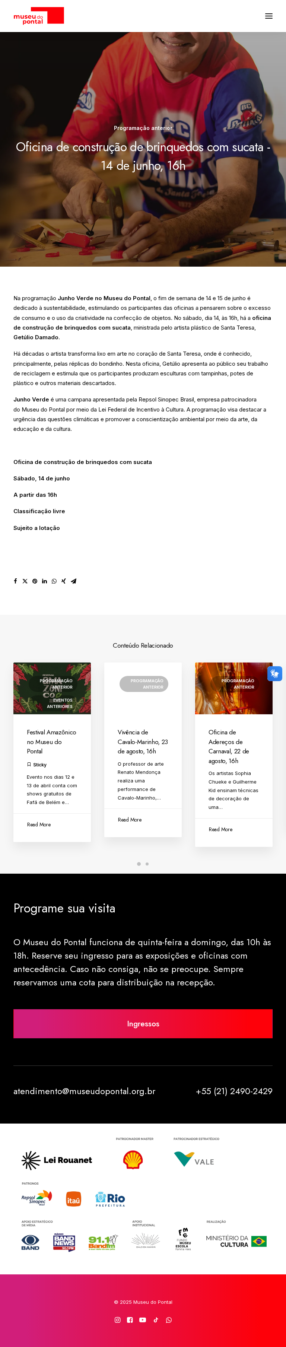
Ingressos (143, 1023)
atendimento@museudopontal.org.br (84, 1090)
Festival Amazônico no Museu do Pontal (51, 742)
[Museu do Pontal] (38, 16)
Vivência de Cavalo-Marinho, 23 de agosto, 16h (143, 742)
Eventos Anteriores (60, 703)
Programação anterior (143, 128)
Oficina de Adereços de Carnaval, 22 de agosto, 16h (229, 746)
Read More (38, 824)
